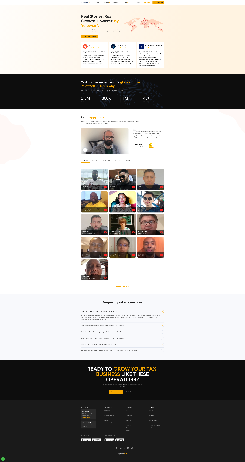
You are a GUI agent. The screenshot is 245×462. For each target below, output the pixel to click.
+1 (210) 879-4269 (86, 417)
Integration (129, 423)
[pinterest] (124, 448)
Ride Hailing (106, 420)
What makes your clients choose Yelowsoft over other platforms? (102, 338)
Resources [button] (115, 2)
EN (139, 2)
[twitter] (117, 448)
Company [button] (124, 2)
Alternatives (129, 427)
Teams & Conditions (156, 457)
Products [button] (98, 2)
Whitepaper (129, 418)
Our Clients (151, 415)
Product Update (130, 413)
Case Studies (129, 415)
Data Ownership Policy (154, 427)
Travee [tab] (128, 160)
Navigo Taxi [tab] (117, 160)
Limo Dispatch (107, 418)
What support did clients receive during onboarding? (98, 344)
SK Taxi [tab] (86, 160)
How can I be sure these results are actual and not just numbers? (102, 326)
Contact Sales (152, 423)
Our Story (151, 410)
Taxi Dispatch (107, 410)
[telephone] (3, 459)
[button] (105, 141)
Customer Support (153, 420)
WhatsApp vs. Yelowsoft (154, 425)
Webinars (128, 420)
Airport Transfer (107, 413)
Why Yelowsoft (152, 413)
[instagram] (128, 448)
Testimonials (152, 418)
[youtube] (132, 448)
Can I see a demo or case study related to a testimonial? (99, 311)
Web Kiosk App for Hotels (110, 423)
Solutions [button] (106, 2)
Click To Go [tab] (95, 160)
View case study (138, 152)
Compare (128, 425)
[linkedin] (120, 448)
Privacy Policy (162, 457)
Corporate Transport (109, 415)
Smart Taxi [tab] (106, 160)
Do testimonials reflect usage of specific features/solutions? (101, 332)
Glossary (128, 430)
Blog (127, 410)
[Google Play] (86, 439)
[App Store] (97, 439)
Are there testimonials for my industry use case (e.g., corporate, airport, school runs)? (109, 351)
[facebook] (113, 448)
